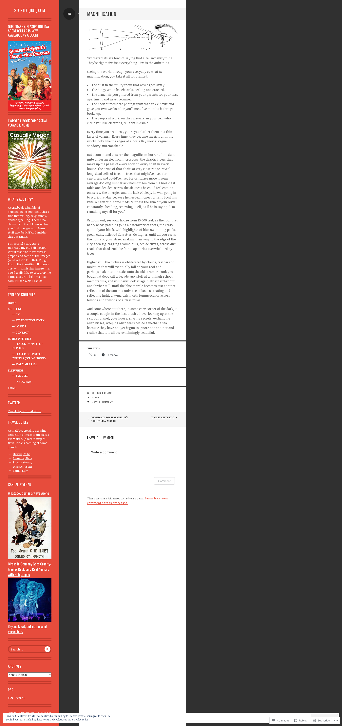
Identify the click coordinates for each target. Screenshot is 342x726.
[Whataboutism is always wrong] (29, 558)
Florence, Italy (22, 458)
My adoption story (30, 320)
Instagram (23, 382)
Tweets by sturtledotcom (24, 411)
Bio (18, 314)
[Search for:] (29, 649)
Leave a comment (102, 402)
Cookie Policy (81, 719)
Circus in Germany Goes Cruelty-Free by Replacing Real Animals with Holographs (29, 569)
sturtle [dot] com (29, 10)
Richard (96, 397)
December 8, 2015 (101, 392)
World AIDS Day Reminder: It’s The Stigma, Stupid (109, 419)
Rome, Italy (20, 471)
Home (12, 303)
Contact (22, 332)
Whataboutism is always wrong (28, 493)
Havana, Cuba (21, 454)
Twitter (22, 375)
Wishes (21, 326)
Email (12, 388)
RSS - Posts (16, 698)
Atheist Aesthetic (162, 417)
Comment (164, 481)
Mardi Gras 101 (26, 364)
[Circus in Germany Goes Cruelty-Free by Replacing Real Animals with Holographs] (29, 621)
